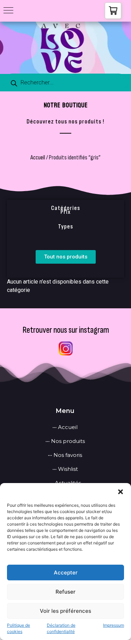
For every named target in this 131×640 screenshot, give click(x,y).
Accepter (66, 572)
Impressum (113, 625)
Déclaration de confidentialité (61, 628)
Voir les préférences (65, 611)
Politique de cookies (18, 628)
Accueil (37, 157)
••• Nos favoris (65, 455)
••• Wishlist (65, 469)
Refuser (65, 591)
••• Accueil (65, 427)
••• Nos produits (65, 441)
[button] (120, 491)
